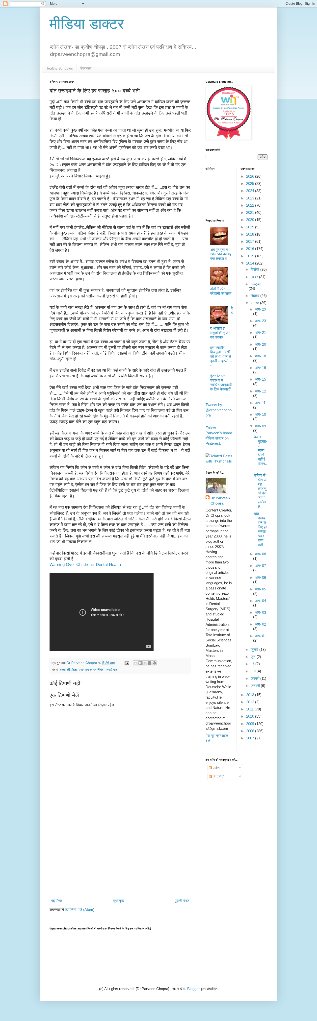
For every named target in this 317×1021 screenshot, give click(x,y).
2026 (250, 176)
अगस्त (255, 303)
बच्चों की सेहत (68, 670)
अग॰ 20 (260, 344)
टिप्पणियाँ (218, 777)
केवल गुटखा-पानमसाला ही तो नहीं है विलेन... (260, 452)
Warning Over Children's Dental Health (86, 564)
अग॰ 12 (260, 391)
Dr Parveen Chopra (220, 500)
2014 (250, 263)
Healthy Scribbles (59, 68)
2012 (250, 702)
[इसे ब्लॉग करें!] (140, 662)
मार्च (254, 671)
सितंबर (255, 295)
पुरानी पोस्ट (182, 901)
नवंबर (255, 277)
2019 (250, 227)
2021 (250, 212)
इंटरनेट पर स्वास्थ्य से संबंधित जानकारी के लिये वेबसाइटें (221, 382)
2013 (250, 695)
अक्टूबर (256, 284)
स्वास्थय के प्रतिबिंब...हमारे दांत (98, 670)
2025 (250, 183)
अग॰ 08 (260, 554)
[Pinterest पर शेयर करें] (154, 662)
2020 (250, 220)
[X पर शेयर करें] (144, 662)
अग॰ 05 (260, 589)
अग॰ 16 (260, 367)
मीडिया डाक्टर (87, 24)
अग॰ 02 (260, 624)
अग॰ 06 (260, 577)
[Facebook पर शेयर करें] (149, 662)
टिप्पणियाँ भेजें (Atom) (79, 909)
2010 (250, 716)
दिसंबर (255, 269)
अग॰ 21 (260, 332)
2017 (250, 241)
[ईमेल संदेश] (126, 663)
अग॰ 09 (260, 426)
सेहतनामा (85, 68)
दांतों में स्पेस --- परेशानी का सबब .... (220, 293)
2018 (250, 234)
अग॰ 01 (260, 636)
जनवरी (256, 685)
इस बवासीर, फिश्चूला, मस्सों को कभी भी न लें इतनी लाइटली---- (221, 356)
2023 (250, 198)
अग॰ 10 (260, 414)
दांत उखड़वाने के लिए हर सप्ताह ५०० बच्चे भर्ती (260, 529)
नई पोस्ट (56, 901)
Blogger (193, 989)
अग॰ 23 (260, 321)
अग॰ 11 (260, 403)
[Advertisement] (120, 856)
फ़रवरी (255, 678)
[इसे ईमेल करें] (135, 662)
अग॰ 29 (260, 309)
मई (253, 664)
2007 (250, 738)
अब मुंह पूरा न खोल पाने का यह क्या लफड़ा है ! (220, 254)
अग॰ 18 (260, 356)
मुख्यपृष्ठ (118, 901)
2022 (250, 205)
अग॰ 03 (260, 612)
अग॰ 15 (260, 379)
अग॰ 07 (260, 565)
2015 (250, 256)
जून (254, 657)
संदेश (216, 768)
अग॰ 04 (260, 601)
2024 (250, 191)
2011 (250, 709)
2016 (250, 248)
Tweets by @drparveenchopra (219, 410)
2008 (250, 731)
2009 (250, 724)
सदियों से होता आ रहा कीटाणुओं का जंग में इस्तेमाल (260, 491)
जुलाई (255, 649)
